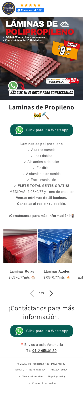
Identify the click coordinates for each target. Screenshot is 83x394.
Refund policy (37, 369)
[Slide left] (32, 293)
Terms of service (32, 376)
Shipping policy (57, 376)
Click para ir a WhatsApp (47, 130)
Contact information (44, 383)
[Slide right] (51, 293)
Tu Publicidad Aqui (39, 363)
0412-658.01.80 (44, 350)
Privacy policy (59, 369)
